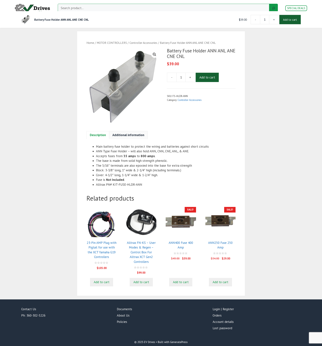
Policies (122, 322)
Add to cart (207, 77)
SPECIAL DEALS (296, 8)
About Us (123, 315)
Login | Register (223, 309)
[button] (154, 54)
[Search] (273, 8)
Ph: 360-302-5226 (33, 315)
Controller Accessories (143, 43)
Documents (124, 309)
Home (90, 43)
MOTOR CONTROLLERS (112, 43)
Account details (223, 322)
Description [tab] (98, 135)
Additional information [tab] (128, 135)
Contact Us (28, 309)
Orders (217, 315)
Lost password (222, 328)
